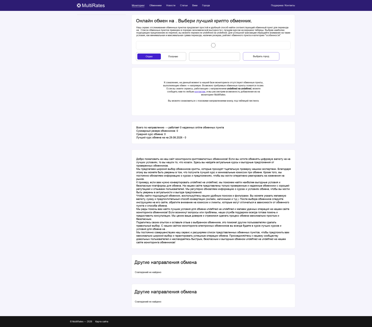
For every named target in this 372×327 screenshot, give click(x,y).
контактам (199, 91)
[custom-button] (174, 45)
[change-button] (213, 45)
